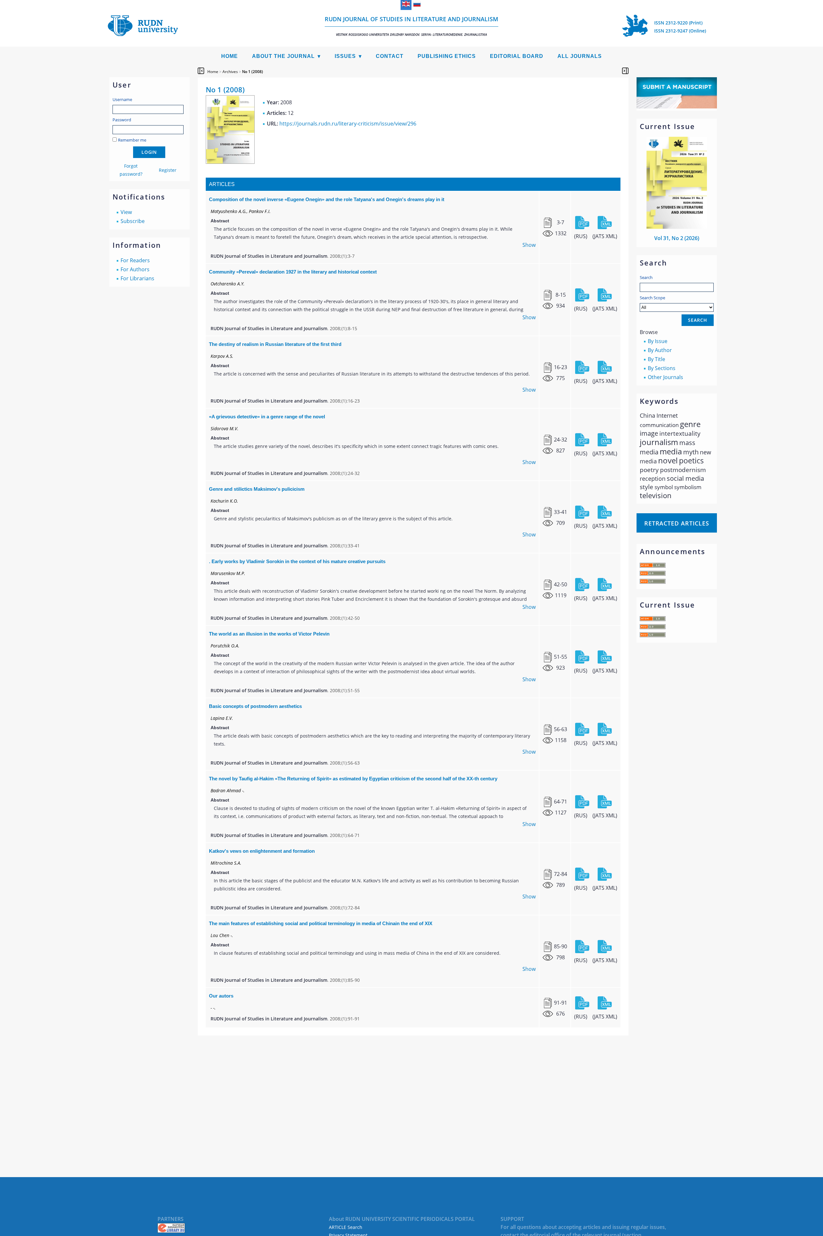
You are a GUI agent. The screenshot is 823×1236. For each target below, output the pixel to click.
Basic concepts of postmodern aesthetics (255, 706)
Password (122, 120)
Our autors (221, 996)
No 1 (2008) (252, 71)
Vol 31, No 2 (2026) (676, 238)
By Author (660, 350)
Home (229, 56)
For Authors (135, 269)
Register (167, 170)
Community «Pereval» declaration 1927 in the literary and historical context (293, 271)
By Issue (657, 341)
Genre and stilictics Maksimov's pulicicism (256, 489)
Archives (230, 71)
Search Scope (652, 298)
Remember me (132, 140)
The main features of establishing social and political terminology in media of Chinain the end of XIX (320, 923)
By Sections (661, 368)
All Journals (579, 56)
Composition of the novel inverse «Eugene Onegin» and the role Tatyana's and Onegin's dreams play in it (326, 199)
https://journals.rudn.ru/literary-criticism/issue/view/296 (347, 123)
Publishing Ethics (447, 56)
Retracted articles (676, 523)
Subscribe (133, 221)
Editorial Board (516, 56)
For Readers (135, 260)
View (126, 212)
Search (646, 277)
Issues (345, 56)
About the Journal (283, 56)
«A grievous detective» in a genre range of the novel (267, 416)
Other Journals (665, 377)
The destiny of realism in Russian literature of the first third (275, 344)
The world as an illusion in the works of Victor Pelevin (269, 634)
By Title (656, 359)
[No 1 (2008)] (230, 161)
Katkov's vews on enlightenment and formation (262, 851)
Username (122, 99)
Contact (389, 56)
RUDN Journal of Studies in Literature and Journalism (411, 26)
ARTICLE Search (345, 1227)
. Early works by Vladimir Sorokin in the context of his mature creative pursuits (297, 561)
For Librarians (137, 278)
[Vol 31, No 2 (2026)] (677, 226)
